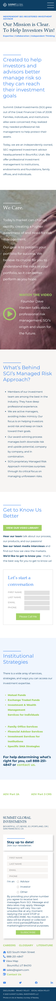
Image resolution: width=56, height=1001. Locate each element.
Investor (25, 886)
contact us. (26, 765)
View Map (12, 961)
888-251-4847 (15, 956)
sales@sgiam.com (18, 970)
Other (24, 891)
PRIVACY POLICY (23, 991)
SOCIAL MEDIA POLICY (40, 991)
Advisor (24, 881)
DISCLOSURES (8, 991)
